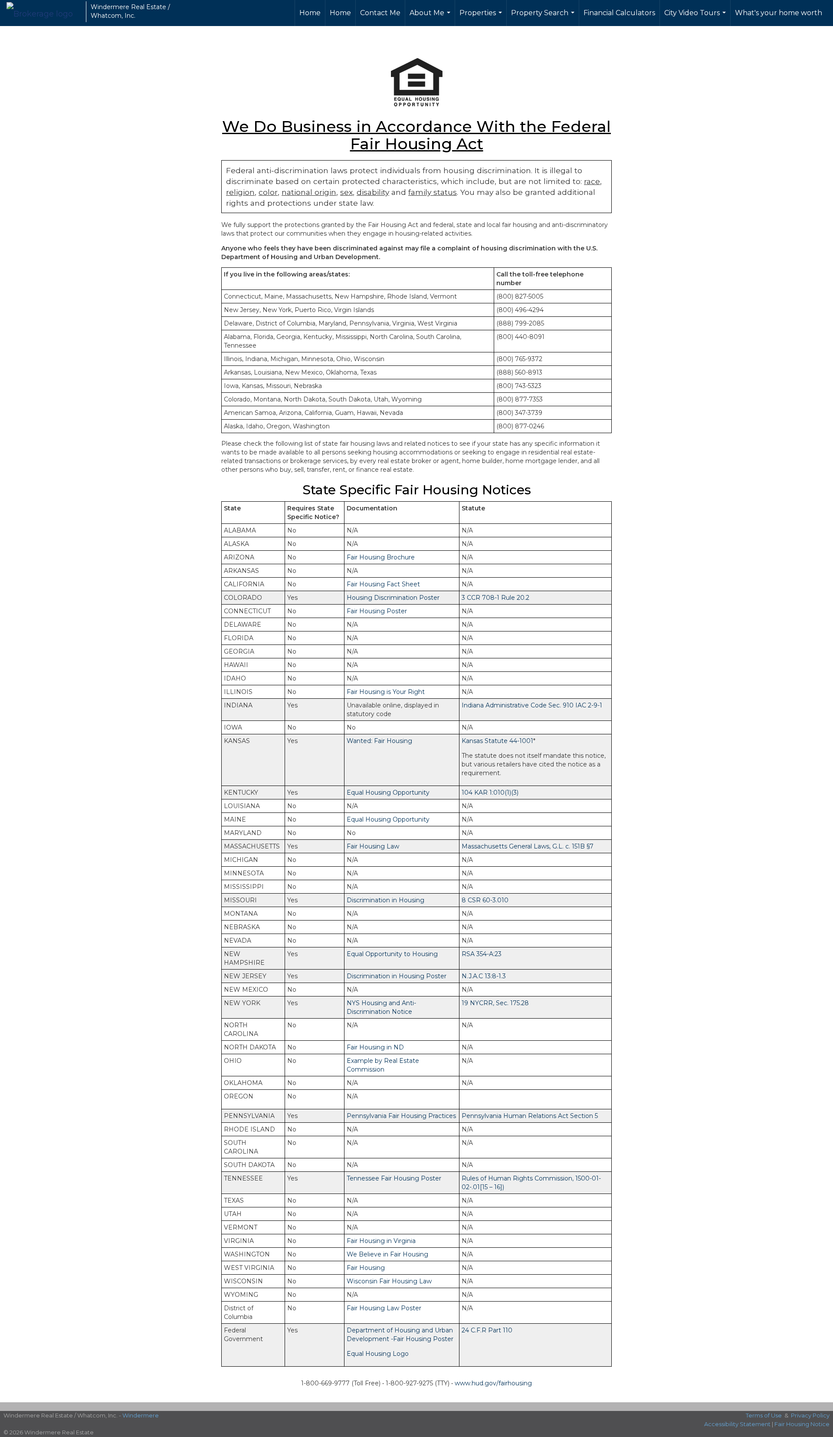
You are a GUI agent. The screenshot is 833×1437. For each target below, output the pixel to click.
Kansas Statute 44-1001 (497, 741)
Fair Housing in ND (375, 1047)
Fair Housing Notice (802, 1424)
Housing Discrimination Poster (393, 598)
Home (310, 13)
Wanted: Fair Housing (379, 741)
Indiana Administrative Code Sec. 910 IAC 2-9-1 (532, 705)
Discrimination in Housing (385, 900)
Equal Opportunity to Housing (392, 954)
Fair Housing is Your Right (386, 692)
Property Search (544, 17)
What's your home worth (778, 13)
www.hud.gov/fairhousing (493, 1383)
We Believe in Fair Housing (387, 1254)
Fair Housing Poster (377, 611)
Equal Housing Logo (378, 1354)
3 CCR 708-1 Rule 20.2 (495, 598)
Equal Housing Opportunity (388, 792)
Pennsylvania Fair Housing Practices (401, 1116)
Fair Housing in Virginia (381, 1241)
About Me (431, 17)
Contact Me (380, 13)
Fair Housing (366, 1268)
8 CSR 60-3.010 (485, 900)
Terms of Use (764, 1415)
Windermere (140, 1415)
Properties (481, 17)
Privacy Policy (810, 1415)
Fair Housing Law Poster (384, 1308)
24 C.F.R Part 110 (487, 1330)
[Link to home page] (44, 11)
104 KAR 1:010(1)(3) (490, 792)
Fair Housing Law (373, 846)
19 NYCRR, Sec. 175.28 (495, 1003)
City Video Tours (696, 17)
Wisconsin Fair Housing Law (389, 1281)
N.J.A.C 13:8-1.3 (484, 976)
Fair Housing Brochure (381, 557)
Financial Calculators (619, 13)
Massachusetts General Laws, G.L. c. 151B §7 (528, 846)
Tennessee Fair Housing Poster (394, 1178)
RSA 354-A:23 (482, 954)
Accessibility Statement (737, 1424)
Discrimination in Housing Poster (396, 976)
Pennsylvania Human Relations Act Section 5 (530, 1116)
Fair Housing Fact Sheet (383, 584)
